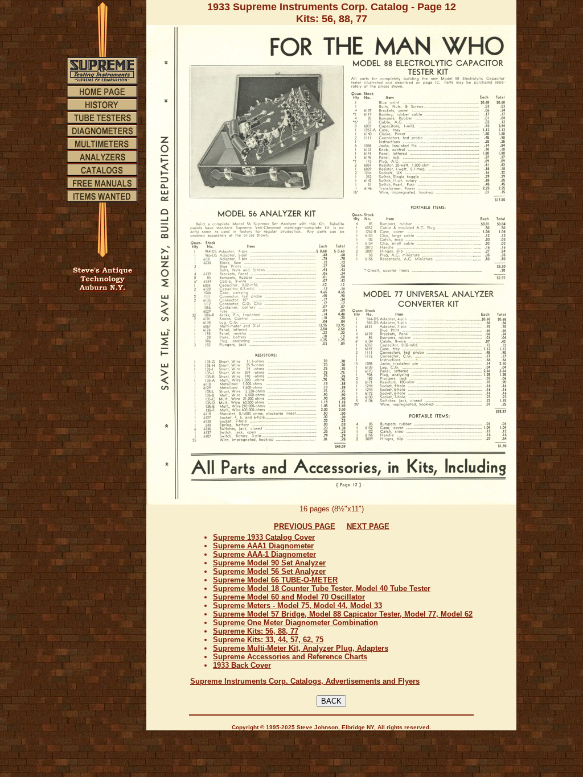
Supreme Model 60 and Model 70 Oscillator (289, 597)
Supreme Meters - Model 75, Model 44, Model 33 (297, 605)
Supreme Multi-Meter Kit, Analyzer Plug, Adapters (300, 648)
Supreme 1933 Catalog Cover (264, 537)
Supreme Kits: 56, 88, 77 (255, 631)
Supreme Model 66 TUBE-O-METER (275, 580)
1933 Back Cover (242, 665)
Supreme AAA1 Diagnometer (263, 546)
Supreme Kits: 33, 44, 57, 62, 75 (268, 639)
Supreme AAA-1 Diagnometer (264, 554)
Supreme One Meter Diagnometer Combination (295, 622)
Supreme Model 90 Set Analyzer (269, 563)
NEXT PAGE (368, 526)
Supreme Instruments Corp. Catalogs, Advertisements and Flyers (305, 681)
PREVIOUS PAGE (304, 526)
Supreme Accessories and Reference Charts (290, 656)
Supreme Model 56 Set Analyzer (269, 571)
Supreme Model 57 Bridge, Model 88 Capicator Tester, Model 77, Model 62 (343, 614)
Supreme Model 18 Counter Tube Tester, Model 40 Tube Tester (321, 588)
